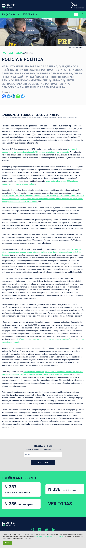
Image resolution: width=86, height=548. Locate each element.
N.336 (62, 489)
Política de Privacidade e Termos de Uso (49, 536)
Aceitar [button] (7, 543)
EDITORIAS (28, 14)
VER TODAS (60, 503)
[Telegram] (23, 96)
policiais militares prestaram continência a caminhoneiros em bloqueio (29, 196)
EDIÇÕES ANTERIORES (19, 478)
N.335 (18, 503)
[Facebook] (4, 96)
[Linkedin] (13, 96)
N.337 (17, 489)
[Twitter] (9, 96)
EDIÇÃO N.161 (9, 14)
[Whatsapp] (18, 96)
